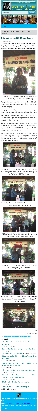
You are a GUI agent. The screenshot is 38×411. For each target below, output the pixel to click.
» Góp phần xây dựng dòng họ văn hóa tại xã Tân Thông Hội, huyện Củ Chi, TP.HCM (18, 376)
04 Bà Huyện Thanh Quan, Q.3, (13, 403)
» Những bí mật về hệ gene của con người (15, 387)
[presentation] (5, 20)
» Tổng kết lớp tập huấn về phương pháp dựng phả (18, 370)
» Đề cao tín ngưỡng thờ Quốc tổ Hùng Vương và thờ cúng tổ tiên (19, 357)
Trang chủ (5, 31)
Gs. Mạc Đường (10, 336)
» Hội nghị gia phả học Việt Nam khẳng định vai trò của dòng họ (18, 343)
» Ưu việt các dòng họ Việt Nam (11, 354)
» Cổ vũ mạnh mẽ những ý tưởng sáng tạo (15, 382)
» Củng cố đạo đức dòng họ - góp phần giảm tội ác (18, 349)
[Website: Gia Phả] (19, 395)
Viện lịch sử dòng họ (24, 336)
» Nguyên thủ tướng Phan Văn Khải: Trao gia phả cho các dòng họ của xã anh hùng (19, 364)
